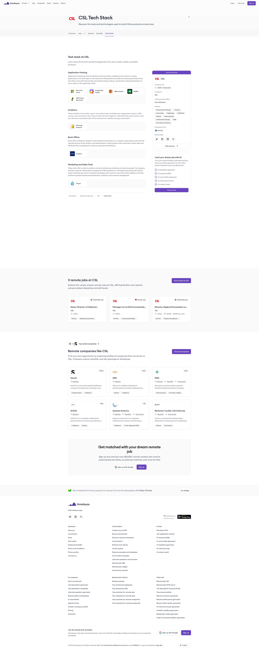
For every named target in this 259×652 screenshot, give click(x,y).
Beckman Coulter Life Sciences (170, 410)
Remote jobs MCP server (166, 585)
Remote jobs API (163, 581)
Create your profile (119, 530)
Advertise (71, 614)
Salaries (56, 3)
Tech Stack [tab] (109, 33)
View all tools (171, 190)
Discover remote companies (123, 538)
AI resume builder (163, 538)
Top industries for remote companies (126, 603)
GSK (115, 378)
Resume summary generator (167, 596)
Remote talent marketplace (78, 596)
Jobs (33, 3)
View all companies (181, 352)
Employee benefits (75, 545)
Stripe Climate (145, 490)
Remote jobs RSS (118, 563)
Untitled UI (136, 645)
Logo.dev (159, 645)
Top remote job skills (120, 588)
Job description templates (78, 588)
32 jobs (101, 371)
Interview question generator (79, 592)
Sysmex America (121, 410)
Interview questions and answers (124, 559)
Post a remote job (74, 581)
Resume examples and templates (124, 552)
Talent (49, 3)
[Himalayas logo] (11, 3)
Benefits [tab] (99, 33)
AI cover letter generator (166, 541)
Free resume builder (164, 592)
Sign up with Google (125, 467)
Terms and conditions (76, 548)
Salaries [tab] (91, 33)
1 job (144, 403)
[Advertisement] (107, 47)
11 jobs (186, 371)
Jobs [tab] (81, 33)
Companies (41, 3)
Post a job (241, 3)
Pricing (70, 610)
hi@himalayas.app (75, 510)
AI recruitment (73, 599)
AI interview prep (163, 548)
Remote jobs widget (119, 567)
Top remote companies (88, 344)
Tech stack (180, 382)
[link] (72, 195)
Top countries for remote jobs (123, 592)
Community (72, 534)
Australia (160, 130)
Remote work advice (120, 545)
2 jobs (101, 403)
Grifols (74, 410)
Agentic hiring (73, 603)
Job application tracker (166, 534)
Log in (232, 3)
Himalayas (72, 196)
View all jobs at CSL (181, 281)
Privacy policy (73, 552)
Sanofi (74, 378)
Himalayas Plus (162, 530)
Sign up (251, 3)
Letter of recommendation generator (171, 618)
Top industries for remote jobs (123, 596)
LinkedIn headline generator (167, 610)
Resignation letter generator (167, 614)
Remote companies (86, 196)
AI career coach (163, 552)
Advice (63, 3)
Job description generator (78, 585)
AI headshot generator (165, 545)
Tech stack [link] (107, 196)
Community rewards (120, 570)
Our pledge (185, 491)
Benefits (168, 382)
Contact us (72, 556)
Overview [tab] (72, 33)
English (184, 645)
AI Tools (24, 3)
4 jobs (143, 371)
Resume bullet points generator (168, 599)
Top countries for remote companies (126, 599)
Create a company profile (78, 607)
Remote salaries (118, 581)
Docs (70, 538)
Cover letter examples (120, 556)
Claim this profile (171, 72)
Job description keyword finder (168, 588)
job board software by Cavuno (116, 645)
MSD (157, 378)
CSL (98, 196)
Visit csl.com (170, 146)
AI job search (117, 541)
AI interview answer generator (168, 607)
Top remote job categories (122, 585)
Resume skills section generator (169, 603)
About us (71, 530)
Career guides (117, 548)
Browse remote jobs (119, 534)
